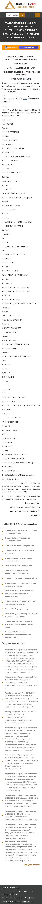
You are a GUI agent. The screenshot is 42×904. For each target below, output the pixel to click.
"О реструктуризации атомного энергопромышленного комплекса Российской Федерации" (20, 717)
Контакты (6, 901)
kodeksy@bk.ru (28, 898)
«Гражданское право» (10, 894)
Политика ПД (27, 901)
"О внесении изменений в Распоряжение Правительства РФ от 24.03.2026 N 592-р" (21, 815)
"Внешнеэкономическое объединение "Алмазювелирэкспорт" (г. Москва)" (21, 739)
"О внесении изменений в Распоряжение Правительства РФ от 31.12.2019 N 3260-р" (21, 682)
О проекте (15, 901)
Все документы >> (32, 865)
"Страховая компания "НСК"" (21, 800)
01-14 (25, 79)
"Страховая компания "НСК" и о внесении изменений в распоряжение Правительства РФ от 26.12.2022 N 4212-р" (21, 782)
